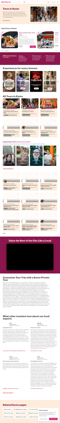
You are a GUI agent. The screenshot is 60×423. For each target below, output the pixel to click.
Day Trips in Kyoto (34, 409)
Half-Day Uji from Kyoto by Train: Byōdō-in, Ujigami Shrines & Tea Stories (29, 226)
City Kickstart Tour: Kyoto (28, 111)
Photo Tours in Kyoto (8, 413)
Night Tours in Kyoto (20, 413)
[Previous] (54, 51)
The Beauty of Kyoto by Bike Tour (11, 131)
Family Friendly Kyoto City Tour (48, 225)
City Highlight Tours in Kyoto (20, 409)
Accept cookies (53, 418)
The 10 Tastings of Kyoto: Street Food (11, 112)
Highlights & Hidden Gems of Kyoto (28, 132)
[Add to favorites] (18, 100)
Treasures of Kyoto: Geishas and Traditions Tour (48, 132)
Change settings (43, 418)
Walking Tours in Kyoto (33, 413)
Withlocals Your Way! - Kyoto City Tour (29, 186)
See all (4, 233)
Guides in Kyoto (7, 409)
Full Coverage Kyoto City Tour (47, 111)
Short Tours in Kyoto (8, 416)
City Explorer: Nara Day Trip (10, 185)
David (15, 324)
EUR (48, 2)
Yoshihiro (16, 357)
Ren (42, 324)
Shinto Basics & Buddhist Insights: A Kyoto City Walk (30, 206)
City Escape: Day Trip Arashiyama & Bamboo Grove (11, 206)
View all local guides (7, 168)
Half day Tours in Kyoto (21, 416)
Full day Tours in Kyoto (34, 416)
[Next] (56, 51)
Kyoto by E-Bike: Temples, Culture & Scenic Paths (11, 226)
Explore (32, 46)
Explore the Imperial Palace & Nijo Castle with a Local (48, 186)
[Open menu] (57, 2)
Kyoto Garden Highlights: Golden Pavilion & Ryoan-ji (48, 206)
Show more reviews (7, 392)
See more (9, 163)
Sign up (53, 2)
